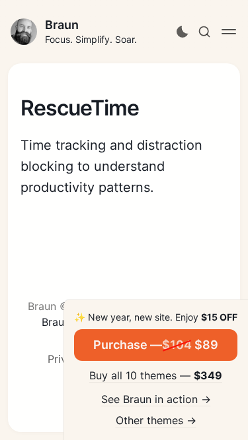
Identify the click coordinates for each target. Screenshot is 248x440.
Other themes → (156, 420)
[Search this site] (204, 32)
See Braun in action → (156, 399)
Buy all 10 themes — (155, 375)
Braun (62, 25)
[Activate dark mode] (182, 32)
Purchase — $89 (155, 345)
